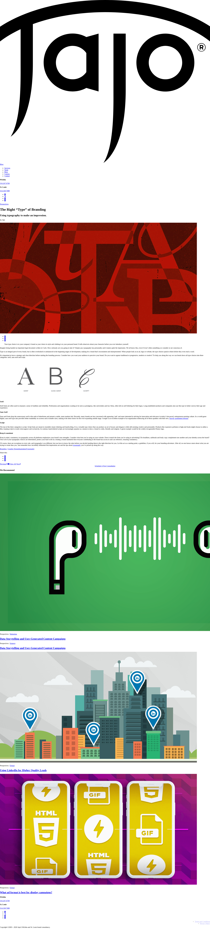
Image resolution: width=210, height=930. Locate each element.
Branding (3, 449)
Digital (12, 766)
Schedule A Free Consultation (105, 466)
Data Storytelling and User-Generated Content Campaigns (33, 638)
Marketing (13, 634)
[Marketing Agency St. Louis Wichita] (105, 162)
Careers (7, 174)
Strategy (13, 643)
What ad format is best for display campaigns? (26, 892)
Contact (7, 176)
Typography (30, 449)
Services (7, 168)
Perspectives (4, 204)
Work (6, 170)
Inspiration (22, 449)
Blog (1, 164)
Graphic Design (13, 449)
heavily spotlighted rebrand (178, 418)
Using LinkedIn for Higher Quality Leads (23, 770)
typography (77, 445)
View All (12, 464)
